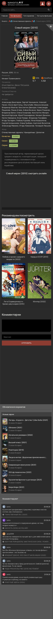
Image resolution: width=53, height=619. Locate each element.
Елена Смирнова (24, 112)
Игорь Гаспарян (8, 120)
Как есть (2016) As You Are (16, 528)
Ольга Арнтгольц (15, 105)
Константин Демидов (27, 107)
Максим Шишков (41, 105)
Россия (5, 72)
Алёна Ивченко (29, 110)
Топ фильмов (15, 16)
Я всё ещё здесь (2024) (15, 582)
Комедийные (29, 132)
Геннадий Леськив (43, 125)
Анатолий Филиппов (41, 123)
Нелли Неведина (9, 118)
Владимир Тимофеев (38, 118)
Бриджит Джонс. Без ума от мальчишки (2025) (25, 555)
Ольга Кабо (28, 105)
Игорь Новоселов (26, 125)
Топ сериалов (28, 16)
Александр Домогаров (11, 102)
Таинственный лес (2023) (16, 515)
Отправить (27, 343)
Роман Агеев (16, 110)
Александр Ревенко (10, 125)
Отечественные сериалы (12, 132)
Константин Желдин (40, 112)
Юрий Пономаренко (26, 115)
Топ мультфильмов (44, 16)
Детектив (40, 132)
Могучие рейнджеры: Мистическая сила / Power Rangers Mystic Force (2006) (27, 542)
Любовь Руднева (23, 120)
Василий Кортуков (9, 115)
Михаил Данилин (43, 115)
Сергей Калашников (10, 123)
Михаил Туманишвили (11, 78)
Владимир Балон (9, 112)
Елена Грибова (26, 123)
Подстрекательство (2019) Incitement (22, 569)
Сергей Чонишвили (30, 102)
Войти (42, 3)
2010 (11, 72)
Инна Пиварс (22, 118)
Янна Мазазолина (38, 120)
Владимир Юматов (10, 107)
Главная (4, 16)
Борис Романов (43, 110)
